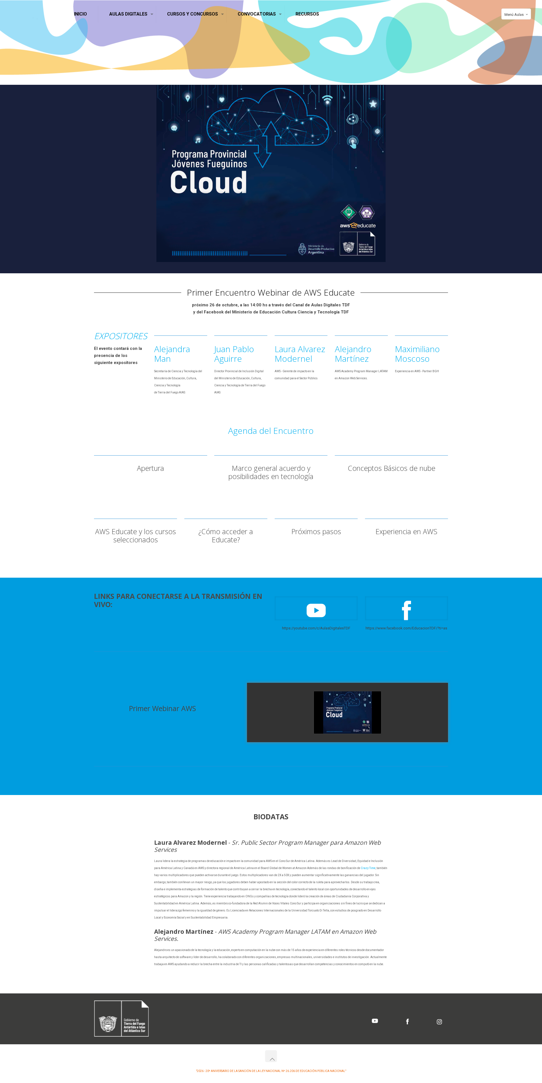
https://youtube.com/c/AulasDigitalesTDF (316, 628)
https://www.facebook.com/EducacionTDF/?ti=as (406, 628)
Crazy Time (368, 868)
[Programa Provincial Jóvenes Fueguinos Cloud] (347, 712)
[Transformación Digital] (32, 14)
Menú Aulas (514, 14)
